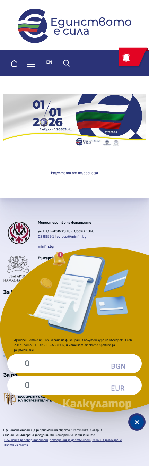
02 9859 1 (46, 237)
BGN (118, 367)
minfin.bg (46, 247)
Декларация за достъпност (70, 440)
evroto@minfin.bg (71, 237)
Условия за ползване (107, 440)
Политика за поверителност (26, 440)
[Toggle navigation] (32, 63)
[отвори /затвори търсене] (66, 63)
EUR (118, 388)
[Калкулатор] (137, 422)
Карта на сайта (16, 445)
